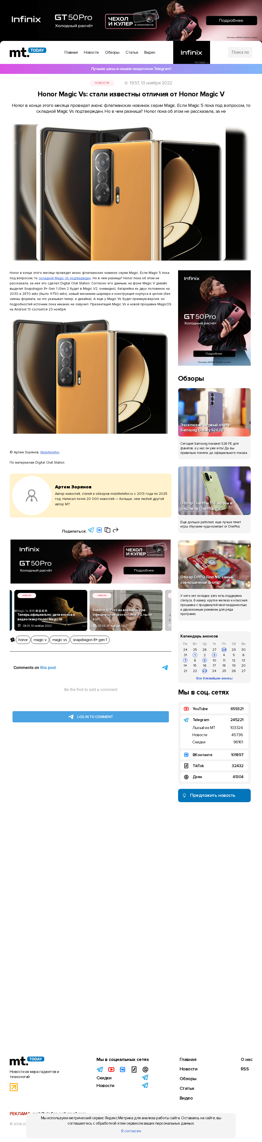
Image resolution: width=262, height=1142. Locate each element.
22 (195, 671)
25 (195, 649)
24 (185, 649)
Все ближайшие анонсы (214, 678)
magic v (40, 639)
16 (204, 665)
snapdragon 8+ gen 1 (90, 639)
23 (204, 671)
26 (204, 649)
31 (185, 655)
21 (185, 671)
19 (234, 665)
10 (214, 660)
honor (23, 639)
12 (233, 660)
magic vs (59, 639)
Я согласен (131, 1131)
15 (194, 665)
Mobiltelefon (49, 452)
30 (243, 649)
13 (243, 660)
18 (224, 665)
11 (224, 660)
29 (234, 649)
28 (224, 649)
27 (214, 649)
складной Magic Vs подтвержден (65, 278)
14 (185, 665)
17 (214, 665)
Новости (102, 83)
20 (243, 665)
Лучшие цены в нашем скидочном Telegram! (131, 68)
